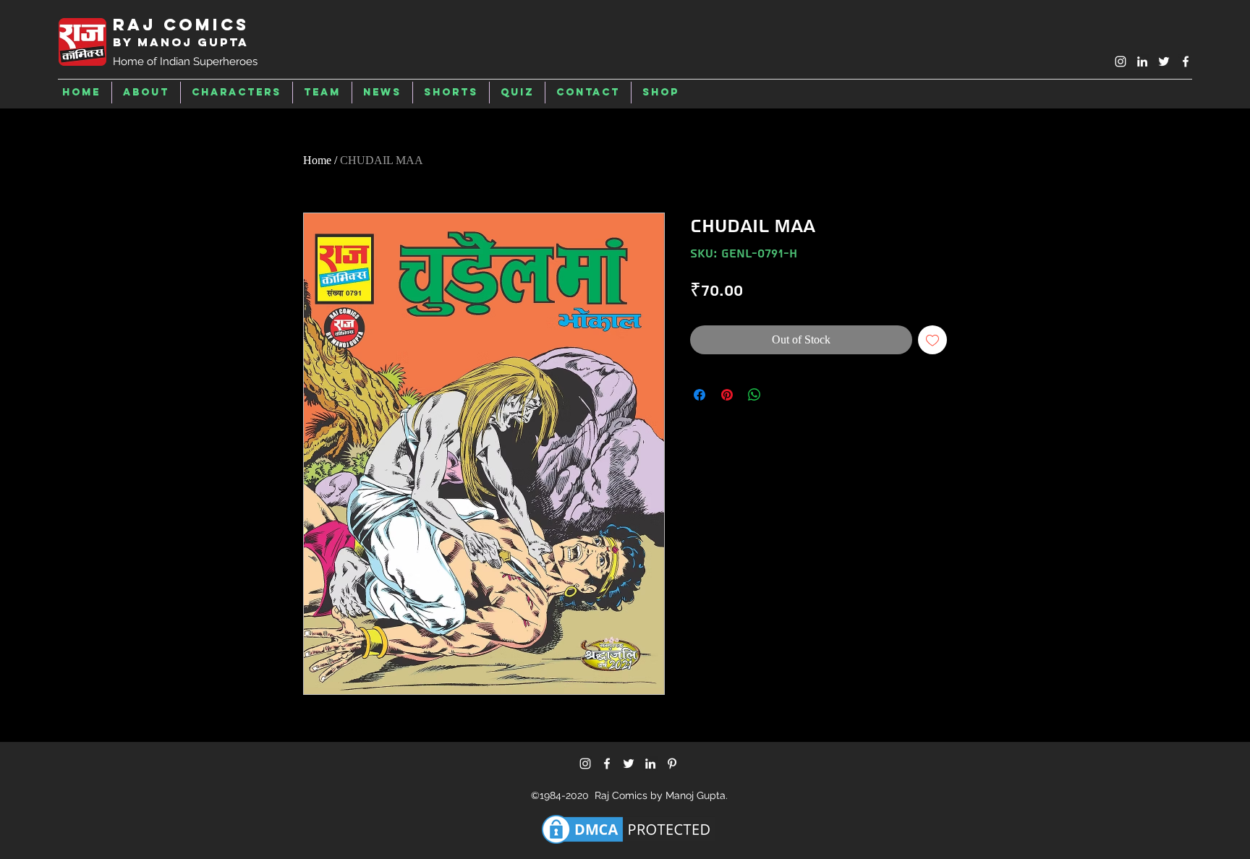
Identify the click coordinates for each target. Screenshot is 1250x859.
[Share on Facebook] (699, 394)
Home (317, 160)
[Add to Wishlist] (932, 339)
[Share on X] (782, 394)
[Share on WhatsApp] (754, 394)
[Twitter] (628, 763)
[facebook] (1185, 61)
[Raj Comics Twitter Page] (1164, 61)
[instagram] (1120, 61)
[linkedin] (1142, 61)
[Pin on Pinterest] (727, 394)
